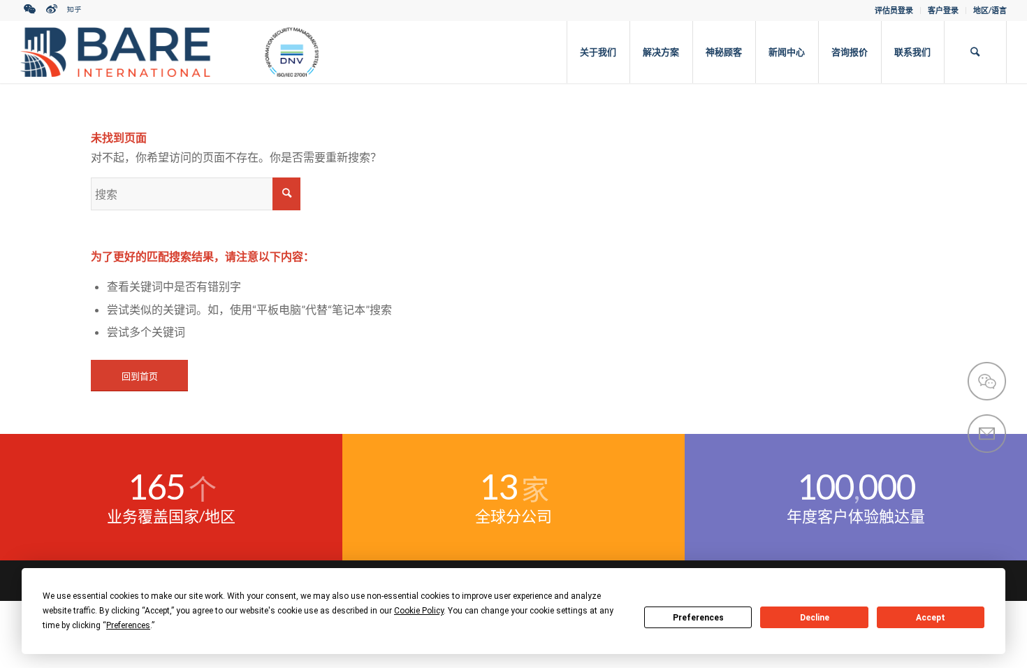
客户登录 (943, 10)
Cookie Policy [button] (419, 611)
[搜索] (975, 51)
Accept (930, 618)
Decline (814, 618)
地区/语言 (990, 10)
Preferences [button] (128, 625)
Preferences (698, 618)
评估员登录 (894, 10)
